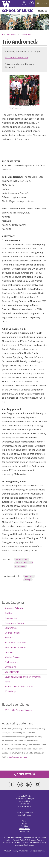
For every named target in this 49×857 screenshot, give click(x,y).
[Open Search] (31, 3)
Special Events (12, 671)
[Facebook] (12, 784)
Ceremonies (11, 618)
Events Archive (25, 34)
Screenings (10, 666)
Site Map (24, 826)
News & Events (11, 34)
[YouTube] (37, 784)
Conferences (11, 627)
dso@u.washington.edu (18, 757)
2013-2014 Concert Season (18, 710)
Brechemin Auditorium (16, 57)
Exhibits (9, 637)
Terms (24, 823)
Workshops (10, 691)
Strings (27, 580)
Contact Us (24, 831)
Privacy (24, 821)
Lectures (9, 652)
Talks (7, 681)
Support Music (27, 774)
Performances (21, 559)
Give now (43, 3)
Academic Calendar (14, 608)
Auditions (9, 613)
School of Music (17, 10)
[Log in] (24, 3)
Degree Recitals (13, 632)
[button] (24, 89)
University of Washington (20, 851)
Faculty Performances (16, 642)
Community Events (14, 623)
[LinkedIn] (29, 784)
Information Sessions (16, 647)
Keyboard (29, 576)
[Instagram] (20, 784)
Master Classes (12, 657)
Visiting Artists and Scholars (19, 686)
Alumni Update (24, 829)
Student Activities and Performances (23, 676)
